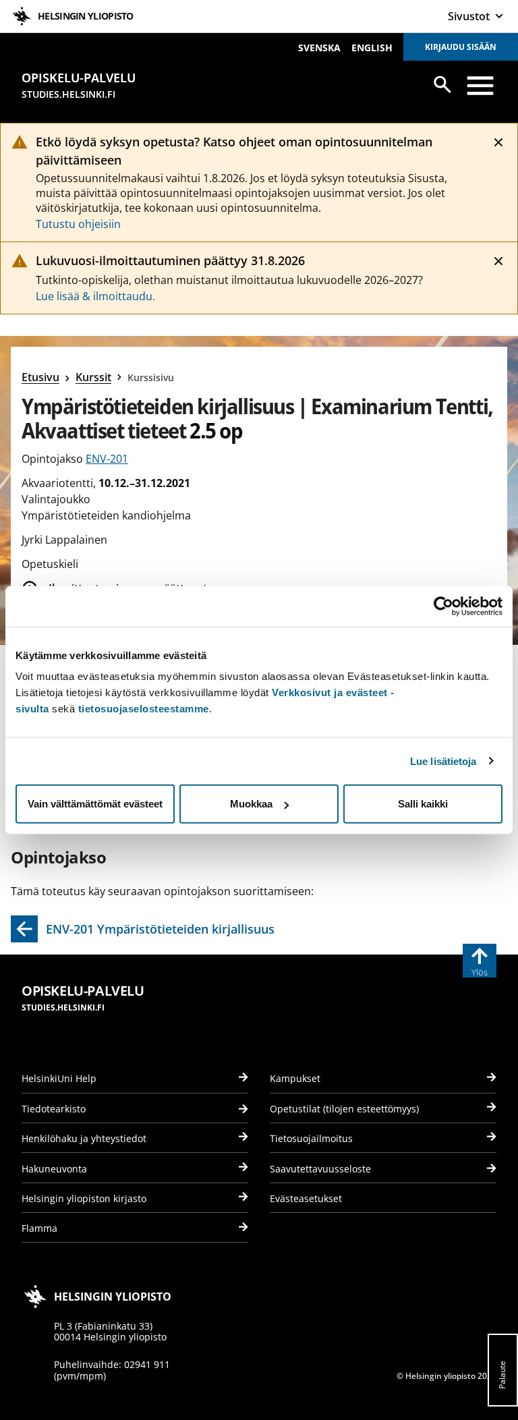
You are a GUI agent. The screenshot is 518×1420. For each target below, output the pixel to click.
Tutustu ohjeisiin (78, 224)
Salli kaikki (423, 804)
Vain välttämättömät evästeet (95, 804)
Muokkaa (251, 804)
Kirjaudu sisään (460, 47)
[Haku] (442, 84)
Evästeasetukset (306, 1198)
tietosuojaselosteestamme (143, 708)
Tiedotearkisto (54, 1108)
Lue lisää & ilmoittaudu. (95, 296)
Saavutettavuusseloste (320, 1168)
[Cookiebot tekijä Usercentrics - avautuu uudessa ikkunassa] (443, 606)
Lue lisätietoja (443, 760)
